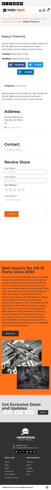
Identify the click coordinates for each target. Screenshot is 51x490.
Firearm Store (34, 19)
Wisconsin (7, 22)
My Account (9, 471)
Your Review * (10, 196)
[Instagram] (10, 3)
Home (5, 19)
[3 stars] (15, 189)
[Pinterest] (17, 3)
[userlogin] (43, 10)
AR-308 (29, 468)
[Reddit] (21, 3)
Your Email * (10, 177)
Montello (17, 22)
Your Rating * (10, 185)
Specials (29, 462)
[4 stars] (19, 189)
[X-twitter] (7, 3)
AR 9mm (29, 471)
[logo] (14, 10)
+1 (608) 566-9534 (12, 150)
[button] (17, 64)
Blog (6, 465)
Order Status (9, 474)
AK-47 (28, 474)
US (43, 19)
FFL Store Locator (17, 19)
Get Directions (13, 127)
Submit (43, 412)
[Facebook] (3, 3)
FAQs (7, 468)
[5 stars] (23, 189)
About (7, 462)
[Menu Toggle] (40, 10)
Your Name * (10, 168)
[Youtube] (14, 3)
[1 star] (6, 189)
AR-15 (28, 465)
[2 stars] (10, 189)
